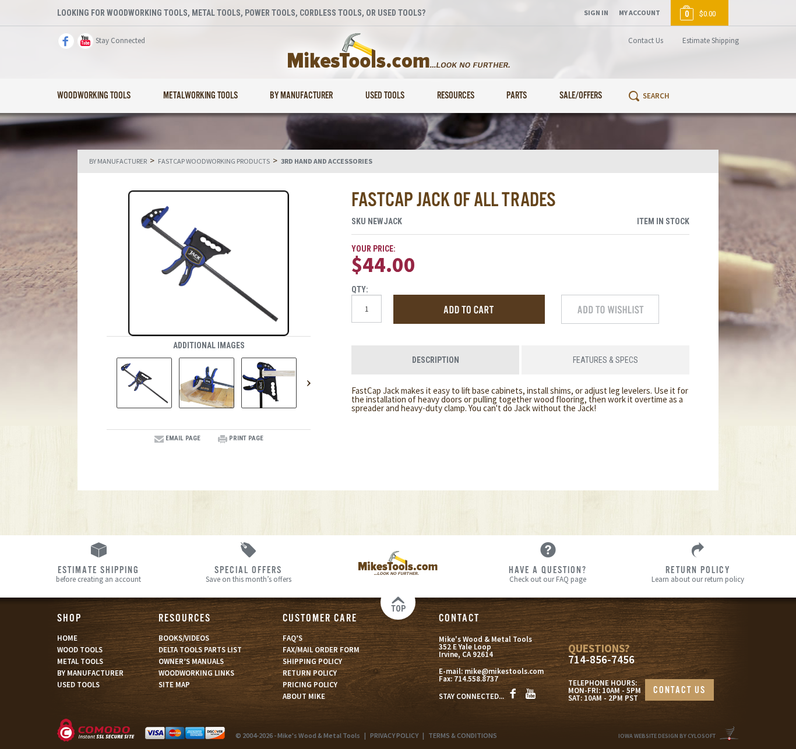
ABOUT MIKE (304, 696)
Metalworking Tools (200, 96)
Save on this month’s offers (248, 573)
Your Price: (373, 248)
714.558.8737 (476, 679)
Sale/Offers (580, 96)
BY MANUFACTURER (90, 673)
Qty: (359, 289)
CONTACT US (679, 690)
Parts (516, 96)
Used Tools (384, 96)
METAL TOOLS (80, 661)
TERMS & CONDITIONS (462, 735)
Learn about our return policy (697, 573)
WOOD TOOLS (80, 649)
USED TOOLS (78, 684)
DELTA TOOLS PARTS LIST (200, 649)
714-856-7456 (601, 659)
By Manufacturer (301, 96)
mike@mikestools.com (504, 671)
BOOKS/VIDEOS (184, 638)
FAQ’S (292, 638)
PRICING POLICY (310, 684)
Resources (455, 96)
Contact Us (645, 40)
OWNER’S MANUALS (191, 661)
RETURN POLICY (310, 673)
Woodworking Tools (94, 96)
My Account (639, 12)
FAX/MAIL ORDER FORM (321, 649)
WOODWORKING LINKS (196, 673)
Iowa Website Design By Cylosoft (667, 736)
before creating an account (98, 573)
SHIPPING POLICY (312, 661)
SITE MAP (174, 684)
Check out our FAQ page (548, 573)
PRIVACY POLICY (394, 735)
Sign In (596, 12)
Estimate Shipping (710, 40)
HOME (67, 638)
